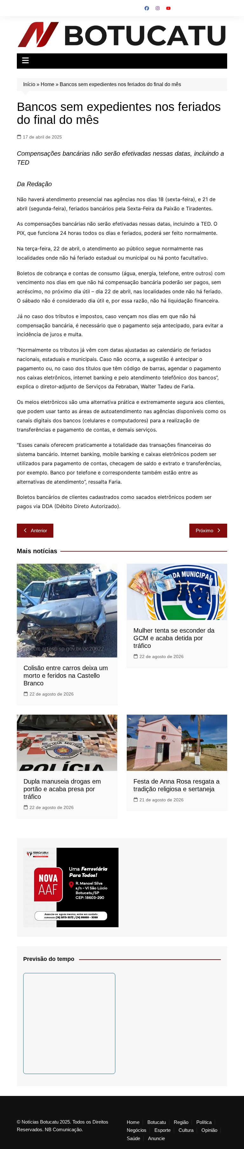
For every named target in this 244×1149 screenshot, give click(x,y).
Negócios (136, 1130)
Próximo (204, 530)
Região (181, 1122)
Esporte (162, 1130)
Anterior (39, 530)
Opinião (209, 1130)
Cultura (186, 1130)
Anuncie (156, 1138)
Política (204, 1122)
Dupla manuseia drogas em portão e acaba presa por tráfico (62, 789)
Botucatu (156, 1122)
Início (29, 84)
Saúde (133, 1138)
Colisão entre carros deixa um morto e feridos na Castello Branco (66, 675)
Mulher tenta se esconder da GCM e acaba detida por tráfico (173, 638)
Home (47, 84)
